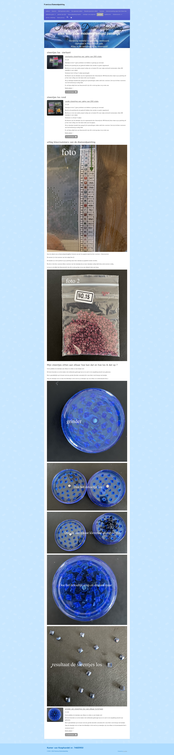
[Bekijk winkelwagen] (71, 17)
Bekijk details (68, 88)
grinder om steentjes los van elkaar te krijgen (84, 709)
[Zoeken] (67, 17)
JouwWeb (125, 751)
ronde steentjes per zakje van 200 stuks (82, 101)
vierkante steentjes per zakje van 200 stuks (83, 56)
